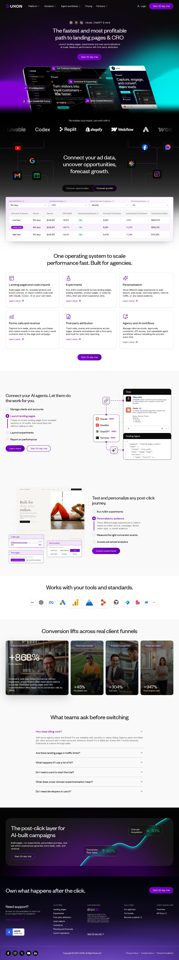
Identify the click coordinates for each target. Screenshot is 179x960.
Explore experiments (106, 551)
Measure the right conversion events (117, 525)
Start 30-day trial (161, 6)
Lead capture (59, 921)
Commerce (58, 925)
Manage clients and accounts (26, 407)
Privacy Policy (132, 953)
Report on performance (23, 428)
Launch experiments (22, 421)
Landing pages (59, 909)
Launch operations (61, 933)
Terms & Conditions (165, 953)
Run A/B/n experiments (110, 511)
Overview (161, 909)
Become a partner (132, 917)
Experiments (58, 913)
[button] (141, 6)
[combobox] (28, 205)
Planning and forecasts (63, 929)
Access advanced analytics (112, 532)
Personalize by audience (110, 518)
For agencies (129, 909)
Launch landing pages (22, 414)
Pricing (88, 6)
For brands (129, 913)
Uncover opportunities (77, 188)
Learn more (15, 450)
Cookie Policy (147, 953)
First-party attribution (62, 917)
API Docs (160, 913)
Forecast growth (105, 188)
